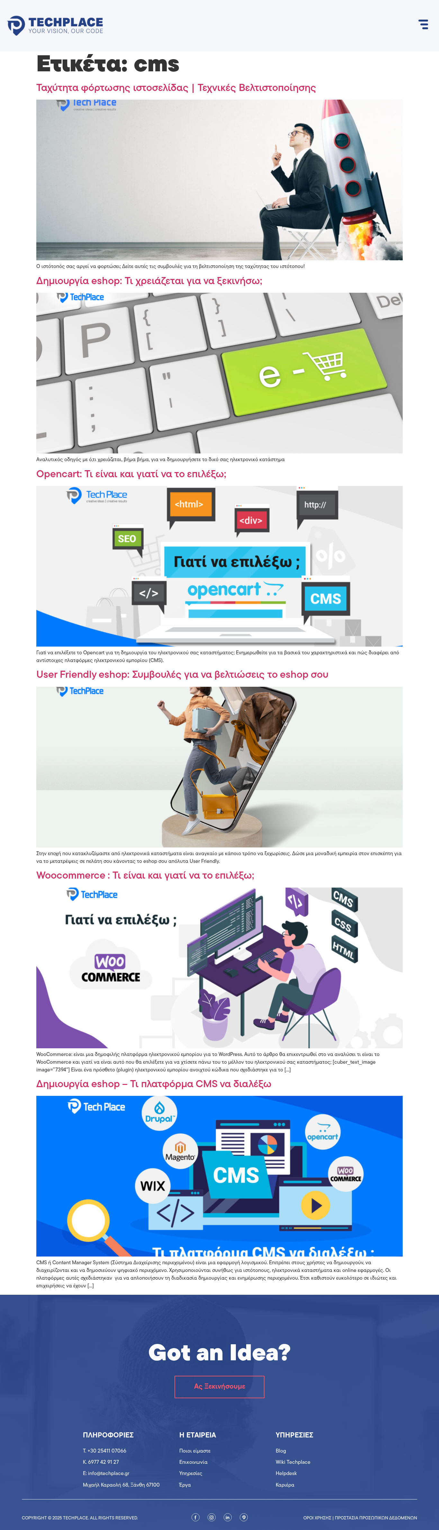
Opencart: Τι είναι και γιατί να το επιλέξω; (131, 475)
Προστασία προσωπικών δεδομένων (376, 1518)
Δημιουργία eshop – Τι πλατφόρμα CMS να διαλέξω (154, 1084)
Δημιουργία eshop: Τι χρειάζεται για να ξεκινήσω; (149, 281)
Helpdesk (286, 1473)
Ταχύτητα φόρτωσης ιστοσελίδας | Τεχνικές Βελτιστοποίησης (176, 88)
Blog (281, 1451)
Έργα (185, 1485)
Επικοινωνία (193, 1462)
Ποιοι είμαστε (195, 1451)
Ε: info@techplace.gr (106, 1473)
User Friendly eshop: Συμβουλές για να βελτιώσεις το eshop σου (182, 675)
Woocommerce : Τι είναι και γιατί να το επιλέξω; (145, 876)
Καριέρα (285, 1485)
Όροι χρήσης (317, 1518)
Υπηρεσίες (190, 1473)
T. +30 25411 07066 (104, 1451)
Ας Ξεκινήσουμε (219, 1387)
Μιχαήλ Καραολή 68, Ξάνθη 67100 (121, 1485)
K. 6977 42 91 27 (101, 1462)
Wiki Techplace (293, 1462)
